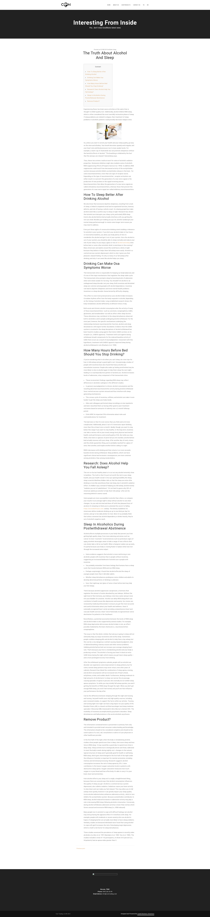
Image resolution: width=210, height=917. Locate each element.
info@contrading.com (109, 894)
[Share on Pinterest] (77, 74)
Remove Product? (93, 101)
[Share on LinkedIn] (77, 79)
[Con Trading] (66, 5)
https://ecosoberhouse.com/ (94, 508)
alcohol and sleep (124, 242)
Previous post (81, 848)
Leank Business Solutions (145, 914)
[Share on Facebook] (77, 65)
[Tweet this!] (77, 70)
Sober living (112, 49)
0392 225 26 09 (107, 891)
